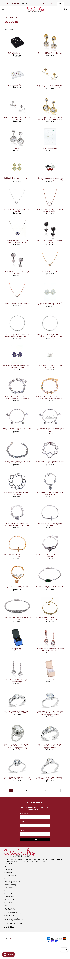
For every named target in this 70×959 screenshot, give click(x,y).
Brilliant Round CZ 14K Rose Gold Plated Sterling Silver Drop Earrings (50, 649)
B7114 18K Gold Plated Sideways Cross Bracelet (17, 555)
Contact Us (8, 872)
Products (13, 17)
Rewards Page (9, 893)
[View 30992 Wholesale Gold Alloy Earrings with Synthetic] (17, 167)
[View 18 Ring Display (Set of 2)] (17, 74)
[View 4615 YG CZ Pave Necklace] (50, 261)
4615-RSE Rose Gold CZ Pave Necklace (17, 303)
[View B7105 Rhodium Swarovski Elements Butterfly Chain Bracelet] (17, 450)
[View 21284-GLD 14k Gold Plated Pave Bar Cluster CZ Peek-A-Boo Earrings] (50, 74)
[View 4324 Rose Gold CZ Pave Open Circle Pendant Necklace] (50, 198)
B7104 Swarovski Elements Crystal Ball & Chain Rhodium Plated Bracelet (17, 429)
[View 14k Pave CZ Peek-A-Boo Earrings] (50, 42)
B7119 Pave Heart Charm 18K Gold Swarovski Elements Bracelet (17, 587)
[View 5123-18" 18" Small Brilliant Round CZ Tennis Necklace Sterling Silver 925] (17, 323)
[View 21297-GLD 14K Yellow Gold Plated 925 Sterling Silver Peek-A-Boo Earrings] (50, 106)
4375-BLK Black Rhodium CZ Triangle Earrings (50, 241)
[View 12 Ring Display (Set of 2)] (17, 42)
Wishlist (53, 4)
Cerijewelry (10, 938)
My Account (44, 4)
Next (44, 790)
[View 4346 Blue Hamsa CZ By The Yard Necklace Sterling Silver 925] (17, 229)
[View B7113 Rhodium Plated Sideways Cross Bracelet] (50, 512)
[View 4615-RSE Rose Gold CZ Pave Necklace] (17, 292)
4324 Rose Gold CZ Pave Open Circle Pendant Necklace (50, 210)
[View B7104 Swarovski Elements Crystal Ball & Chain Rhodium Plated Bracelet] (17, 417)
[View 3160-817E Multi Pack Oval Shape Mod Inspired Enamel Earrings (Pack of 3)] (50, 167)
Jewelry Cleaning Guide (12, 885)
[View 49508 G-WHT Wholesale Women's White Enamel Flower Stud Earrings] (50, 292)
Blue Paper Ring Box (17, 649)
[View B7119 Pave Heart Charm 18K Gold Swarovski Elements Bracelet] (17, 575)
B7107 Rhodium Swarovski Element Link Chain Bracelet (17, 493)
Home (5, 17)
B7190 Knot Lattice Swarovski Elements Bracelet (17, 618)
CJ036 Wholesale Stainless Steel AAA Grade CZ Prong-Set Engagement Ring (50, 778)
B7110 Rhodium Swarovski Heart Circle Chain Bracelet (50, 493)
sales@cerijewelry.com (16, 920)
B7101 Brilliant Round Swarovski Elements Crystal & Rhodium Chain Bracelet (17, 397)
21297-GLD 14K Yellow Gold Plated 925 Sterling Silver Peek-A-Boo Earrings (50, 118)
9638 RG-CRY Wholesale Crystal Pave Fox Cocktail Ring (50, 366)
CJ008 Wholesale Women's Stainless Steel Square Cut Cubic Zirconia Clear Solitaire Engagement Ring (49, 713)
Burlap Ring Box (50, 680)
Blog (5, 878)
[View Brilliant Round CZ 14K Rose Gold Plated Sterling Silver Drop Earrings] (50, 637)
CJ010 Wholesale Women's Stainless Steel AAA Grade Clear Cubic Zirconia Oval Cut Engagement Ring (17, 746)
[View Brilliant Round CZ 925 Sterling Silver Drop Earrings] (17, 669)
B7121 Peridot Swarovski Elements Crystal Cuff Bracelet (50, 587)
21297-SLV (17, 148)
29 (26, 790)
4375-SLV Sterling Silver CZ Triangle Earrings (17, 272)
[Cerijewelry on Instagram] (15, 3)
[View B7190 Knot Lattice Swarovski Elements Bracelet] (17, 606)
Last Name (24, 822)
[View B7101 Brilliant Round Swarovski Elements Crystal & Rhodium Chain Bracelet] (17, 386)
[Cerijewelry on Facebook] (10, 3)
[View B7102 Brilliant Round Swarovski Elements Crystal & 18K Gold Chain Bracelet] (50, 386)
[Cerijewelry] (35, 9)
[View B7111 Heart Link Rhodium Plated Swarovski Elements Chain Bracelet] (17, 512)
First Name (24, 813)
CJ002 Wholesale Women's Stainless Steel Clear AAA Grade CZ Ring (17, 712)
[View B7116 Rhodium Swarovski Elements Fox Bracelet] (50, 544)
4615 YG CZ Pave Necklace (50, 272)
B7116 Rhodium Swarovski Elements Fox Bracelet (49, 555)
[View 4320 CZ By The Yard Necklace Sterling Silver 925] (17, 198)
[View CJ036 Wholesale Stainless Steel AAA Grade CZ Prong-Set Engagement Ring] (50, 766)
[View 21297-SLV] (17, 137)
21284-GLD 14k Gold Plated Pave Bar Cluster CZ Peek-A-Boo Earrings (50, 86)
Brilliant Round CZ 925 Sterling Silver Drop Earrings (17, 680)
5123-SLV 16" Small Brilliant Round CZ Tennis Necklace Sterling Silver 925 (50, 335)
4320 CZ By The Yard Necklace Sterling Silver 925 (17, 210)
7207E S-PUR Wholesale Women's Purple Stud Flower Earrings (17, 366)
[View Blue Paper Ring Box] (17, 637)
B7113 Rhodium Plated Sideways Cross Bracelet (50, 524)
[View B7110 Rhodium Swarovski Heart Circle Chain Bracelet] (50, 481)
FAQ (5, 890)
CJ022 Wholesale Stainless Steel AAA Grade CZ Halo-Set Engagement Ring (17, 778)
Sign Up (35, 839)
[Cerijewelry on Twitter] (7, 3)
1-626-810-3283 (9, 916)
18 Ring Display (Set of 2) (17, 85)
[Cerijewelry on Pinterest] (12, 3)
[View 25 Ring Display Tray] (50, 137)
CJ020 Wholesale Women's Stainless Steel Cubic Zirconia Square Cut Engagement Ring (50, 746)
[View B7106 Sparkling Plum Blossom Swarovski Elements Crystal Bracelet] (50, 450)
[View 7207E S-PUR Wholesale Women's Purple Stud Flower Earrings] (17, 354)
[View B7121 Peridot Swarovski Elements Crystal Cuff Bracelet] (50, 575)
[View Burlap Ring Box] (50, 669)
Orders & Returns (10, 875)
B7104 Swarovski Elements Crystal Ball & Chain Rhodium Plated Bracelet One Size (50, 430)
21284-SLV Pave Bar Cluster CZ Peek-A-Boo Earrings (17, 118)
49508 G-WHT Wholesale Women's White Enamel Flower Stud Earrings (50, 304)
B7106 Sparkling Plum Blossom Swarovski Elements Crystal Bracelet (50, 462)
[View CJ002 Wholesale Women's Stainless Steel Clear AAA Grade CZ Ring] (17, 700)
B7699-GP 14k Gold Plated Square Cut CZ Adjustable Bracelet (49, 618)
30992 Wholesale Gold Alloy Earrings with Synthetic (17, 179)
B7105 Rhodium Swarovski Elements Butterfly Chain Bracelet (17, 462)
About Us (7, 867)
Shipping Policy (9, 896)
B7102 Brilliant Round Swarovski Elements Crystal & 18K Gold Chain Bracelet (50, 397)
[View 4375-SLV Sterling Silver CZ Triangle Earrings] (17, 261)
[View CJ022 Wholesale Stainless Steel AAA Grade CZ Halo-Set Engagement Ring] (17, 766)
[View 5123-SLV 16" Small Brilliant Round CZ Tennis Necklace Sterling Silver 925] (50, 323)
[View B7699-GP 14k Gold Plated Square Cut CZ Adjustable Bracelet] (50, 606)
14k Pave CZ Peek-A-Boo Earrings (50, 53)
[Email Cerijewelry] (18, 3)
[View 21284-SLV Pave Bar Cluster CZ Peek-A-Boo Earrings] (17, 106)
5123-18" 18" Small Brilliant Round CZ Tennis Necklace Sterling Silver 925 (17, 335)
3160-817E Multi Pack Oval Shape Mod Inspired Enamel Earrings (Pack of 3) (50, 179)
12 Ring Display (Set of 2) (17, 53)
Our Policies (8, 870)
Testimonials (8, 888)
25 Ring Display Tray (50, 148)
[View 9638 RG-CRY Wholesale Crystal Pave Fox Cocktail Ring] (50, 354)
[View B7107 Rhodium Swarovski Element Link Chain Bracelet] (17, 481)
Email (22, 830)
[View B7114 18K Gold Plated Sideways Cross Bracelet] (17, 544)
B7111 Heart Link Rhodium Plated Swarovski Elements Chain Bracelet (17, 524)
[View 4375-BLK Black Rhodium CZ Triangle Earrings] (50, 229)
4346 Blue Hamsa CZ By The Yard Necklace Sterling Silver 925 (17, 241)
